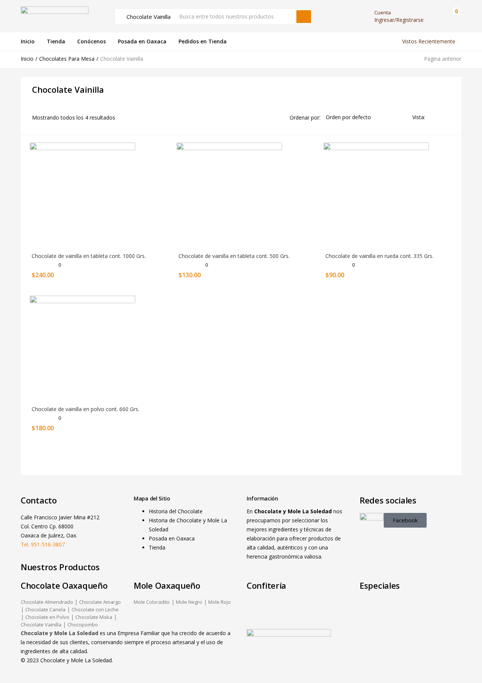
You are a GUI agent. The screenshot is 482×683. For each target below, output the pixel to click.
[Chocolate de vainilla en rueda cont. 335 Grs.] (376, 194)
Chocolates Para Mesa (67, 58)
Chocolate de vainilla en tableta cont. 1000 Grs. (89, 255)
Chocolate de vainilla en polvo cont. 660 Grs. (85, 409)
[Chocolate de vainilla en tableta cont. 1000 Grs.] (82, 194)
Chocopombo (82, 624)
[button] (452, 16)
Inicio (28, 41)
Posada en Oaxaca (142, 41)
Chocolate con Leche (95, 609)
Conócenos (91, 41)
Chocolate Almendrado (47, 602)
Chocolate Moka (93, 617)
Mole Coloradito (152, 602)
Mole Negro (189, 602)
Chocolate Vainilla (41, 624)
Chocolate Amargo (100, 602)
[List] (446, 117)
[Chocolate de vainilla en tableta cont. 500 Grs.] (229, 194)
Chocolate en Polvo (47, 617)
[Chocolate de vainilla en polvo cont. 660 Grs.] (82, 347)
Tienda (56, 41)
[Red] (434, 117)
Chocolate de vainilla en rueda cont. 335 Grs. (379, 255)
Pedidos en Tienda (202, 41)
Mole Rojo (219, 602)
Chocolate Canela (45, 609)
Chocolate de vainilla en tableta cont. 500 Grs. (234, 255)
